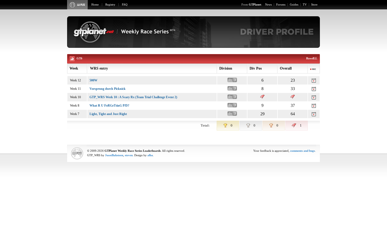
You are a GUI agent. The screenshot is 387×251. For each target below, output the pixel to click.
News (268, 4)
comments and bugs (302, 150)
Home (95, 4)
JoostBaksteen (114, 155)
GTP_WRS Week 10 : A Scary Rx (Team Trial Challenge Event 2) (133, 97)
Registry (110, 4)
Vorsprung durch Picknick (108, 89)
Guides (294, 4)
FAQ (124, 4)
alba (150, 155)
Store (314, 4)
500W (93, 80)
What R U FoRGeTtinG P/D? (109, 105)
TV (305, 4)
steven (129, 155)
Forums (280, 4)
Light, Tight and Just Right (108, 114)
